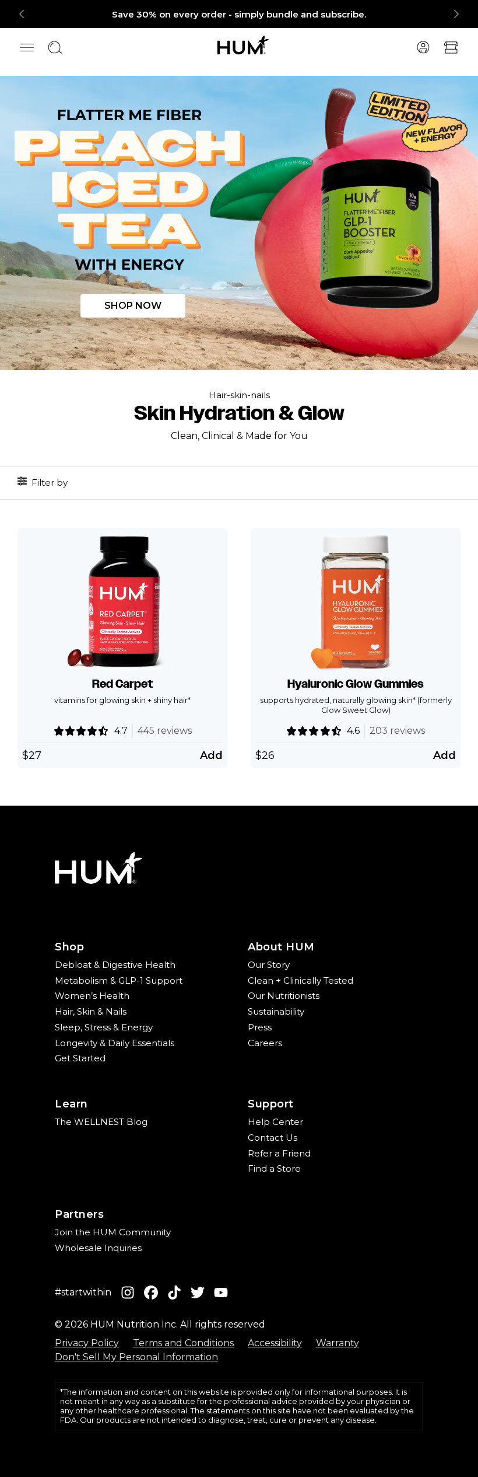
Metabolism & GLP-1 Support (118, 980)
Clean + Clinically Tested (300, 980)
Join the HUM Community (113, 1232)
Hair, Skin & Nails (90, 1011)
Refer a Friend (279, 1153)
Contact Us (272, 1137)
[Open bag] (451, 47)
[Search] (54, 47)
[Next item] (456, 14)
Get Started (80, 1058)
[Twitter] (198, 1293)
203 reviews (397, 730)
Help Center (275, 1121)
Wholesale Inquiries (98, 1247)
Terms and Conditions (183, 1343)
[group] (239, 14)
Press (260, 1027)
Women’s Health (92, 995)
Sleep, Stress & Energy (104, 1027)
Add (211, 755)
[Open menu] (26, 47)
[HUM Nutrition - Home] (243, 45)
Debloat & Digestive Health (115, 964)
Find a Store (274, 1168)
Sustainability (276, 1011)
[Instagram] (128, 1293)
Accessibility (275, 1343)
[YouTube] (221, 1293)
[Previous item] (22, 14)
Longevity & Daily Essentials (114, 1042)
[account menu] (423, 47)
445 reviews (165, 730)
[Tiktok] (174, 1293)
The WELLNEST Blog (101, 1121)
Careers (265, 1042)
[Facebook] (151, 1293)
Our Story (269, 964)
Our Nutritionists (283, 995)
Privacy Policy (87, 1343)
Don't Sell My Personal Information (136, 1357)
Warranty (337, 1343)
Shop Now (132, 305)
